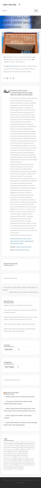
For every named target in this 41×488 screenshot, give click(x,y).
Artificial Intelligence (28, 443)
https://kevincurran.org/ (23, 247)
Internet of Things (15, 451)
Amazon (14, 443)
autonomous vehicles (10, 447)
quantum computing (10, 464)
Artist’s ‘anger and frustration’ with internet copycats (19, 324)
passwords (24, 460)
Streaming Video (15, 468)
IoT (22, 451)
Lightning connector (21, 455)
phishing (30, 460)
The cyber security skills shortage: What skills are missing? (19, 289)
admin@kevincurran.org (22, 250)
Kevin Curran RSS (12, 393)
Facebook (25, 447)
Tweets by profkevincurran (12, 380)
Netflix (17, 460)
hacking (6, 451)
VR (22, 468)
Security (12, 62)
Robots (32, 464)
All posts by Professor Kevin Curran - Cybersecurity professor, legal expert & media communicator (22, 241)
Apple (19, 443)
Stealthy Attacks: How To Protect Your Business (18, 305)
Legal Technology (9, 455)
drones (19, 447)
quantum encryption (22, 464)
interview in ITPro (11, 66)
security (6, 468)
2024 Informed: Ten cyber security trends (24, 292)
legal (25, 451)
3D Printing (7, 443)
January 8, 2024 (27, 59)
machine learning (9, 460)
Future (31, 447)
